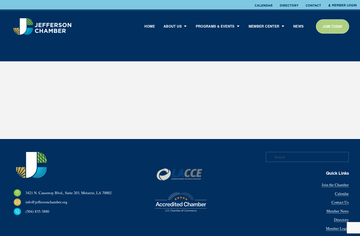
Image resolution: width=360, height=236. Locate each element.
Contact (313, 5)
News (298, 26)
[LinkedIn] (25, 221)
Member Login (344, 5)
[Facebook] (13, 221)
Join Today (332, 26)
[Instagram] (19, 221)
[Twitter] (31, 221)
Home (149, 26)
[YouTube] (37, 221)
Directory (289, 5)
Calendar (264, 5)
